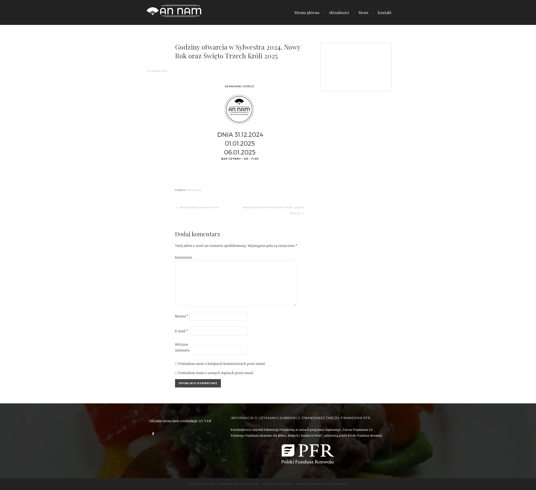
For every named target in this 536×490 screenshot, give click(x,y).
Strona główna (306, 12)
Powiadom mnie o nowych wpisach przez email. (216, 373)
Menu (363, 12)
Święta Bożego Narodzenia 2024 (199, 207)
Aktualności (339, 12)
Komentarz (181, 257)
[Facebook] (153, 434)
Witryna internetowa (181, 347)
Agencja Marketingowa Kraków (321, 484)
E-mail (181, 331)
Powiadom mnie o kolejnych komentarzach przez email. (222, 363)
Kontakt (385, 12)
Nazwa (181, 316)
